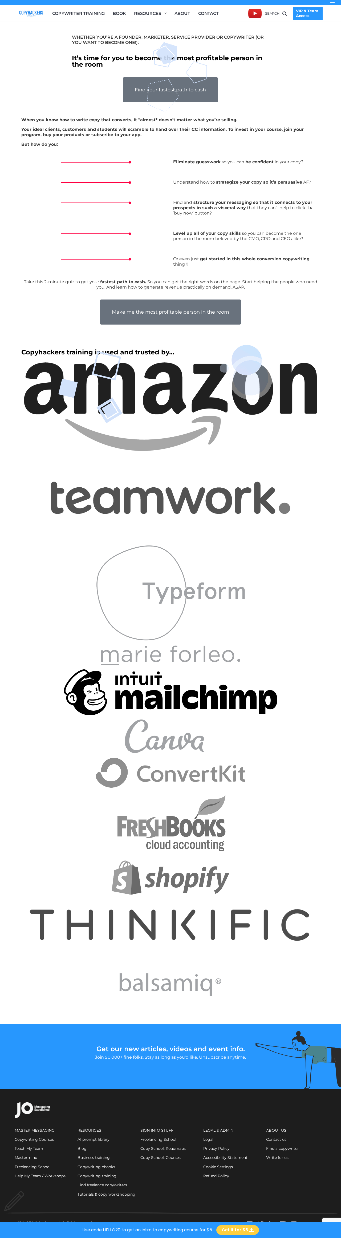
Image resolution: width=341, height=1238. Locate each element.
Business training (94, 1157)
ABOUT (182, 13)
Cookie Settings (218, 1166)
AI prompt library (93, 1139)
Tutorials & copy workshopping (106, 1194)
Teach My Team (29, 1148)
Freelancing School (33, 1166)
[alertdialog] (170, 1230)
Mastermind (26, 1157)
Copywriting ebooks (96, 1166)
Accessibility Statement (225, 1157)
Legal (208, 1139)
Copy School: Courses (160, 1157)
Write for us (277, 1157)
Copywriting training (97, 1176)
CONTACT (208, 13)
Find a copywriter (282, 1148)
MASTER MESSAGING (35, 1130)
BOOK (119, 13)
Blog (82, 1148)
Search (272, 13)
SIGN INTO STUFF (156, 1130)
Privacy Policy (216, 1148)
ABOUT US (276, 1130)
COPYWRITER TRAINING (78, 13)
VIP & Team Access (307, 13)
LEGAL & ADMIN (218, 1130)
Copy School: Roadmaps (163, 1148)
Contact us (276, 1139)
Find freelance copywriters (102, 1185)
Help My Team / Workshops (40, 1176)
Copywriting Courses (34, 1139)
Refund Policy (216, 1176)
